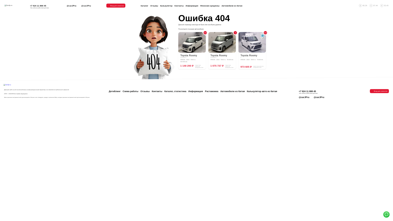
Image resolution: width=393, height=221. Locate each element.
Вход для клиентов (380, 91)
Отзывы (145, 91)
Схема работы (130, 91)
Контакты (157, 91)
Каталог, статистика (175, 91)
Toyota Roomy (188, 55)
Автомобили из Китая (232, 91)
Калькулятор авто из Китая (262, 91)
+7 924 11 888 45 (38, 6)
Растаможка (211, 91)
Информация (195, 91)
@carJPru (71, 6)
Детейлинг (115, 91)
